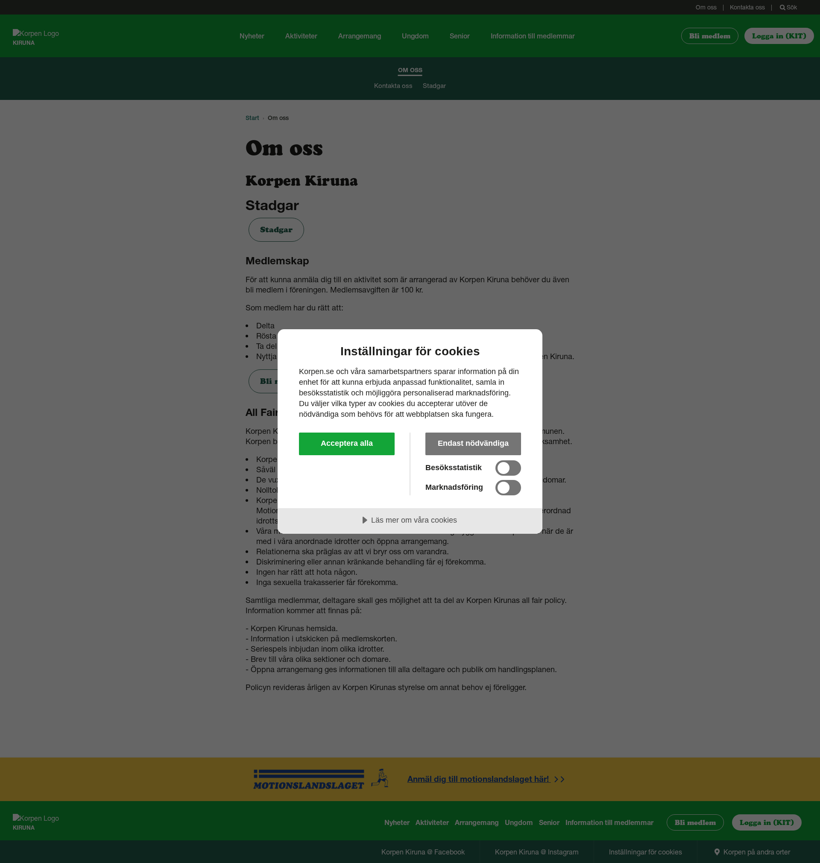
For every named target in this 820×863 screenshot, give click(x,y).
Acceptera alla (347, 443)
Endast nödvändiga (473, 443)
